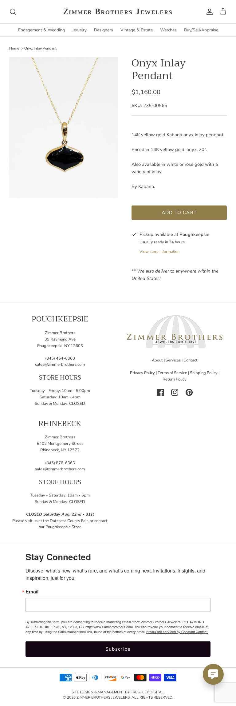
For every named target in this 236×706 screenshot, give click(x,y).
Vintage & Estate (136, 30)
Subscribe (118, 649)
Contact (190, 360)
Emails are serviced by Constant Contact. (177, 631)
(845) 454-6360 (60, 358)
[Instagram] (174, 392)
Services (173, 360)
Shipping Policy (204, 373)
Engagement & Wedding (41, 30)
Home (14, 48)
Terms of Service (172, 373)
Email (32, 591)
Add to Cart (179, 212)
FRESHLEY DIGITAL (147, 692)
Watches (168, 30)
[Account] (208, 11)
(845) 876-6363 (60, 463)
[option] (63, 127)
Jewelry (79, 30)
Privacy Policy (142, 373)
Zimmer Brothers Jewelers (103, 697)
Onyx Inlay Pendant (40, 48)
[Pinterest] (189, 392)
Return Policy (175, 379)
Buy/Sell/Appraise (201, 30)
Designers (103, 30)
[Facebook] (160, 392)
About (157, 360)
